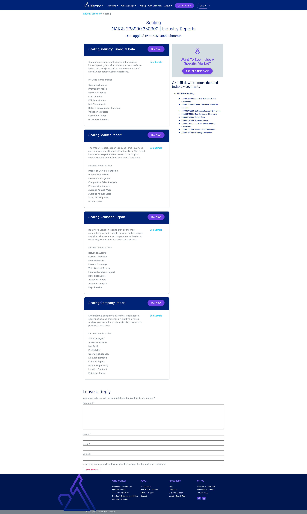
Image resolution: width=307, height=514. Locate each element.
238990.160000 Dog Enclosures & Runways (199, 114)
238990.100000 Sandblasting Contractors (198, 130)
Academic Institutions (120, 493)
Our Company (146, 486)
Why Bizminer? (155, 6)
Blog (170, 486)
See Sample (156, 62)
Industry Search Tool (177, 496)
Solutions (111, 6)
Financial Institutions (120, 499)
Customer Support (176, 493)
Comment (88, 403)
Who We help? (127, 6)
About (167, 6)
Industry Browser (92, 13)
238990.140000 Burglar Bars (193, 117)
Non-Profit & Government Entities (125, 496)
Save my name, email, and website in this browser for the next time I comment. (125, 464)
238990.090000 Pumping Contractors (196, 133)
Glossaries (173, 489)
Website (87, 454)
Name (87, 434)
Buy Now (156, 49)
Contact (144, 496)
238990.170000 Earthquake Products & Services (200, 111)
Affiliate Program (147, 493)
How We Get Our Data (149, 489)
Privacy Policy (91, 512)
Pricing (142, 6)
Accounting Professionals (122, 486)
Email (86, 444)
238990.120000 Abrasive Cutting (194, 120)
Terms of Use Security (106, 512)
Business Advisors (119, 489)
